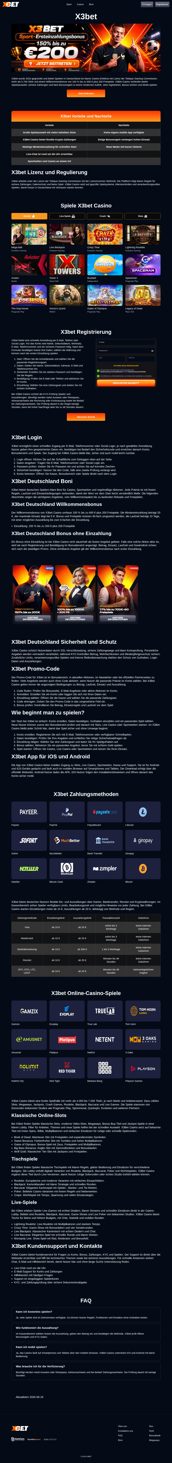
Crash (103, 216)
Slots (140, 216)
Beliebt (27, 216)
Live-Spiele (65, 216)
